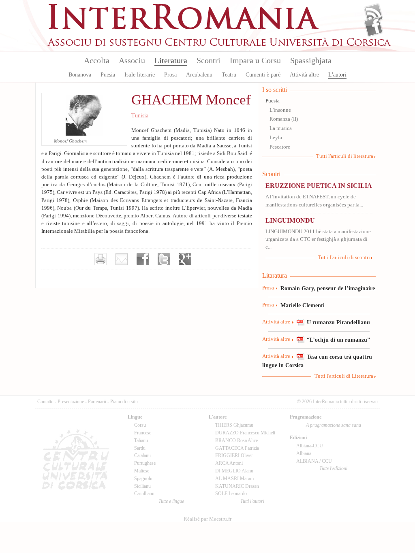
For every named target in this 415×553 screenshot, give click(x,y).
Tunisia (139, 116)
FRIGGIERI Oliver (234, 455)
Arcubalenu (199, 75)
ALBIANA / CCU (314, 461)
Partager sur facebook (142, 259)
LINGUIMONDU (290, 220)
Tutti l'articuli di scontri (344, 257)
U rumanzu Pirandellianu (338, 322)
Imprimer (100, 259)
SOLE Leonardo (231, 493)
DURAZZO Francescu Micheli (245, 433)
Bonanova (79, 75)
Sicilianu (142, 486)
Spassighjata (311, 60)
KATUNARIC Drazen (237, 486)
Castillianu (144, 493)
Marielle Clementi (302, 305)
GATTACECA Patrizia (237, 448)
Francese (142, 433)
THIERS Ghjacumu (234, 425)
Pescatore (280, 147)
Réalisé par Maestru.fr (207, 519)
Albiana (303, 453)
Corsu (140, 425)
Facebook (373, 26)
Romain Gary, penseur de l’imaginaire (327, 288)
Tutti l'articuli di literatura (344, 156)
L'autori (337, 75)
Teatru (229, 75)
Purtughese (145, 463)
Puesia (108, 75)
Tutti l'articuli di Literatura (343, 376)
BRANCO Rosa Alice (236, 440)
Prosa (170, 75)
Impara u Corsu (255, 60)
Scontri (208, 60)
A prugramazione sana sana (333, 425)
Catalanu (142, 455)
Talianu (141, 440)
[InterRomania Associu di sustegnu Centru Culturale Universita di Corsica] (219, 44)
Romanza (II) (284, 119)
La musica (281, 128)
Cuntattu (45, 401)
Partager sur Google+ (184, 259)
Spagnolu (143, 478)
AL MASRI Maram (234, 478)
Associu (132, 60)
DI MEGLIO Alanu (234, 471)
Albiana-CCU (309, 446)
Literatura (170, 60)
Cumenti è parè (263, 75)
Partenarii (97, 401)
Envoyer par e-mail (121, 259)
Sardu (139, 448)
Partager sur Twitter (163, 259)
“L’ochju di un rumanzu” (338, 339)
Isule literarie (139, 75)
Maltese (141, 471)
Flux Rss (373, 13)
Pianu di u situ (124, 401)
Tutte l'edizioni (333, 468)
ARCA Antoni (229, 463)
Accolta (96, 60)
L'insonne (280, 110)
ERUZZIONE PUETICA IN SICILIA (318, 185)
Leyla (276, 137)
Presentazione (71, 401)
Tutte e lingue (171, 501)
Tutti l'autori (252, 501)
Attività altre (304, 75)
